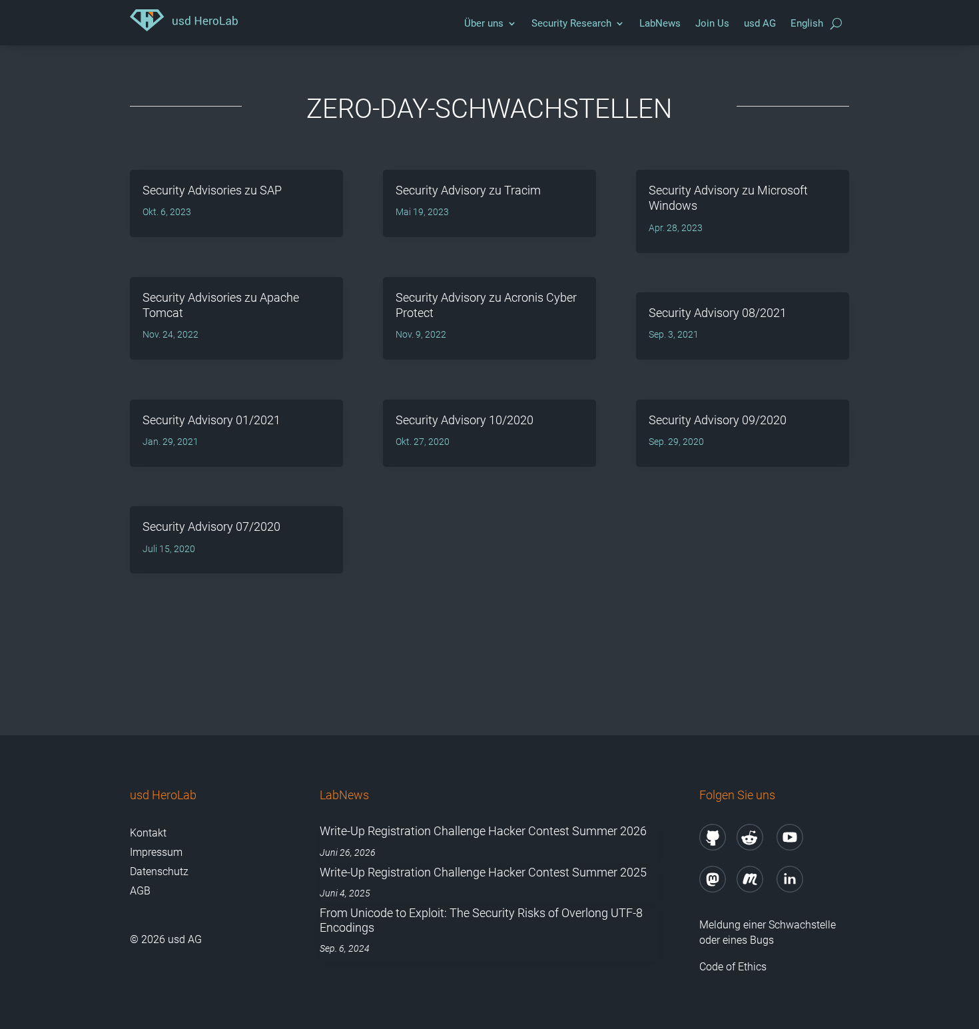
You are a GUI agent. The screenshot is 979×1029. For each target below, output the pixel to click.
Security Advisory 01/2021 (211, 420)
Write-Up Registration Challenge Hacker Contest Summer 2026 (483, 831)
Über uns (483, 23)
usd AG (760, 23)
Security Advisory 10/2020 (464, 420)
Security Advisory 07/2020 (211, 526)
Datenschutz (159, 871)
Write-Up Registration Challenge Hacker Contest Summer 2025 (483, 872)
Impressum (156, 852)
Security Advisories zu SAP (212, 190)
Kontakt (148, 833)
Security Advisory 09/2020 (718, 420)
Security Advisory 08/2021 (718, 313)
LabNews (660, 23)
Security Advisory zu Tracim (468, 190)
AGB (140, 890)
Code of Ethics (734, 966)
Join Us (712, 23)
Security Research (571, 23)
